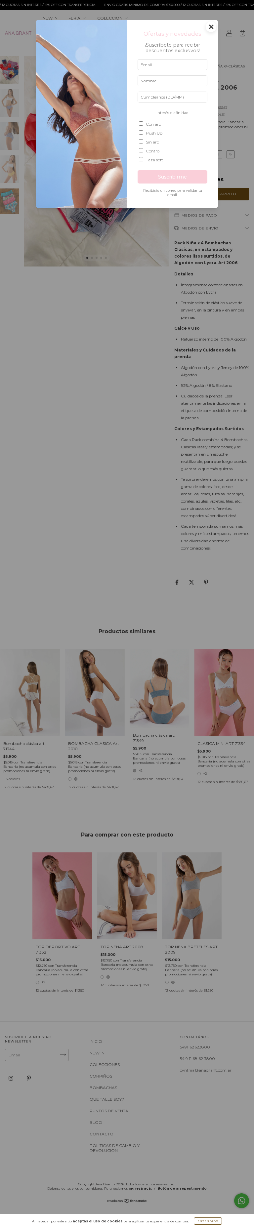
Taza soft (154, 159)
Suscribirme (172, 177)
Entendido (207, 1221)
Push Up (154, 133)
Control (153, 150)
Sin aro (152, 142)
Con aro (153, 124)
